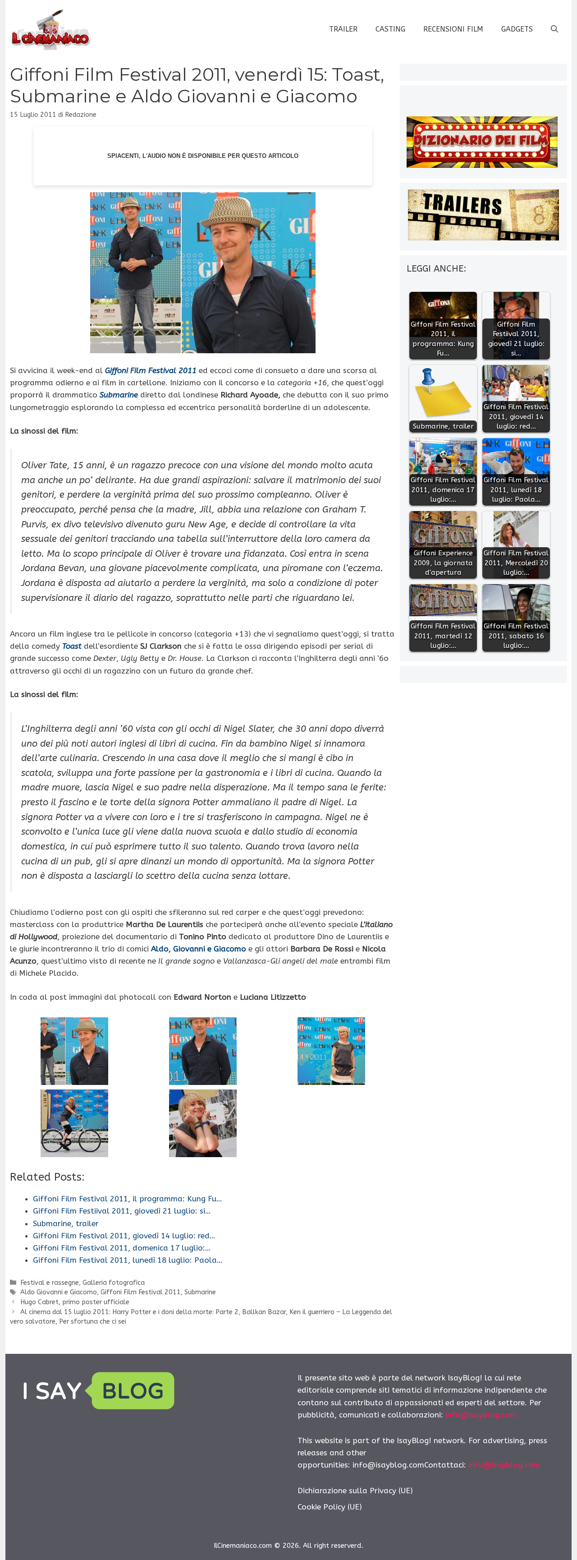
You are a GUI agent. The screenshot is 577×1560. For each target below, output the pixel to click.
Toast (72, 646)
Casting (390, 29)
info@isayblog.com (481, 1414)
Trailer (343, 29)
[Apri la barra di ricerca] (554, 29)
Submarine (200, 1292)
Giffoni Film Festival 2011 (141, 1292)
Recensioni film (453, 29)
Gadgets (517, 29)
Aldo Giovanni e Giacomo (58, 1292)
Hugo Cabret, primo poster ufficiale (74, 1302)
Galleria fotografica (113, 1283)
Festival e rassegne (49, 1283)
